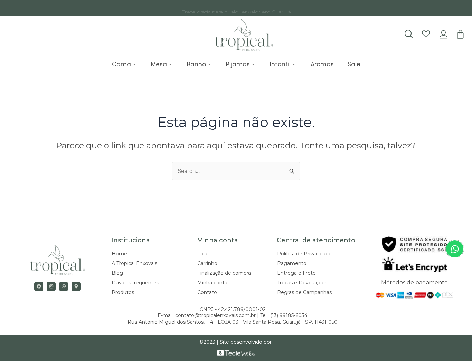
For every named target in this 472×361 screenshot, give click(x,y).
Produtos (123, 292)
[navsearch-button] (408, 34)
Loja (202, 254)
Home (119, 254)
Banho (196, 64)
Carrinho (207, 263)
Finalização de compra (224, 273)
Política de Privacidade (304, 254)
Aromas (322, 64)
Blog (117, 273)
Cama (121, 64)
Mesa (159, 64)
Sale (354, 64)
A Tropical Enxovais (134, 263)
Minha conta (212, 283)
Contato (207, 292)
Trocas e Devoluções (302, 283)
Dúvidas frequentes (135, 283)
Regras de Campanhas (304, 292)
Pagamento (291, 263)
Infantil (280, 64)
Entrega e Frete (296, 273)
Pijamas (238, 64)
